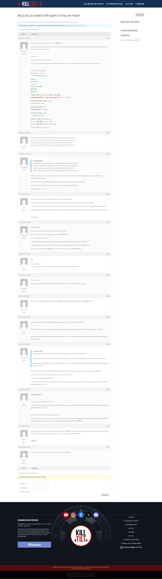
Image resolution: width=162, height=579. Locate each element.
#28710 (108, 426)
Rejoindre (35, 545)
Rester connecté (25, 491)
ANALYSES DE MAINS (32, 22)
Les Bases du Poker (94, 4)
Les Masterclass (114, 4)
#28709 (108, 389)
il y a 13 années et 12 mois (78, 25)
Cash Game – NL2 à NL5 (45, 22)
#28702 (108, 194)
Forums (24, 22)
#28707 (108, 317)
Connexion (105, 495)
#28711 (108, 447)
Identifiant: (22, 483)
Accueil (19, 22)
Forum (131, 536)
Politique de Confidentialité (131, 543)
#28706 (108, 296)
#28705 (108, 275)
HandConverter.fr (43, 75)
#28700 (108, 133)
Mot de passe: (23, 488)
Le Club (129, 4)
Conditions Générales (131, 540)
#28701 (108, 154)
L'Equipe (131, 532)
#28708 (108, 344)
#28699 (108, 38)
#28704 (108, 254)
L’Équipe (140, 4)
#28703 (108, 222)
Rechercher (139, 15)
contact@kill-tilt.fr (133, 547)
